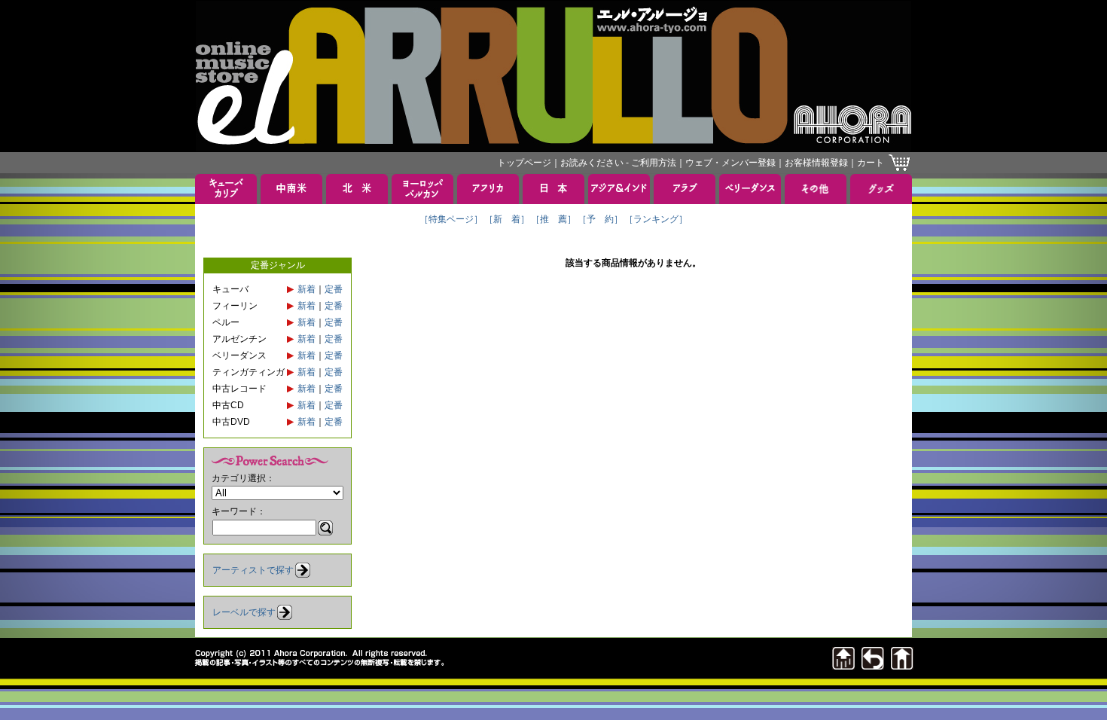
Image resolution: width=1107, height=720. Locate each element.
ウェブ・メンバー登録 (730, 162)
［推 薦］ (553, 219)
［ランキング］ (656, 219)
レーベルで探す (244, 612)
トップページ (524, 162)
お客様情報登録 (816, 162)
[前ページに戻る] (873, 665)
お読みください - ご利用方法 (618, 162)
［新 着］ (506, 219)
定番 (334, 289)
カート (870, 162)
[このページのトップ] (843, 665)
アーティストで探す (253, 570)
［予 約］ (600, 219)
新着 (306, 289)
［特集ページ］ (451, 219)
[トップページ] (902, 665)
